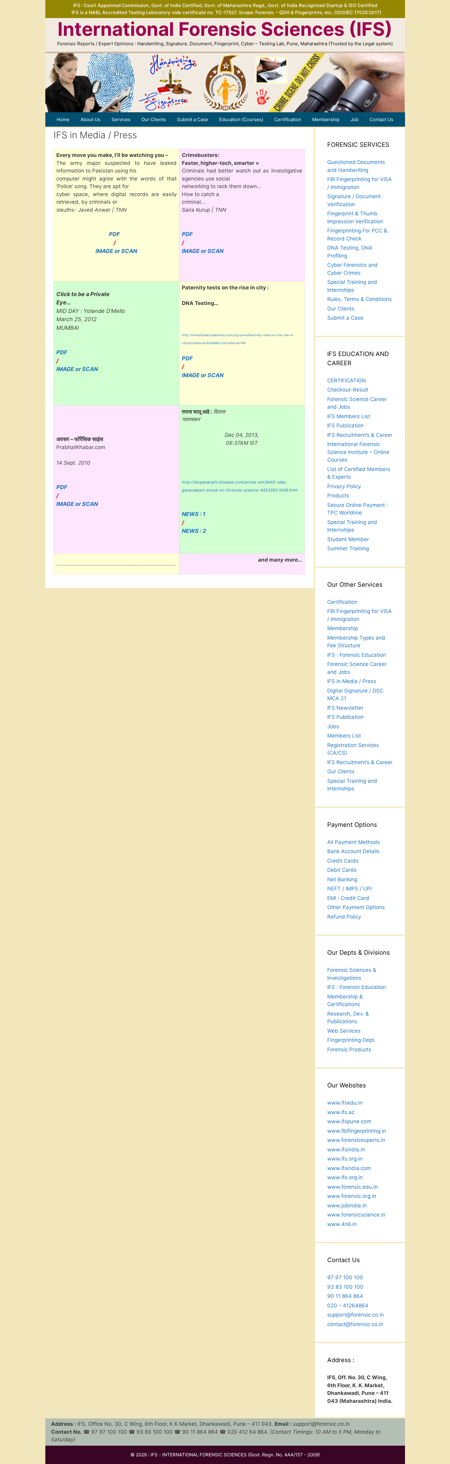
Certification (287, 119)
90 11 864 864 (345, 1296)
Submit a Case (192, 119)
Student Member (348, 539)
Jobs (333, 726)
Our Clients (153, 119)
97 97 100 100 (345, 1277)
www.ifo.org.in (345, 1177)
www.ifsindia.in (346, 1149)
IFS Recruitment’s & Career (359, 435)
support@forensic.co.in (355, 1315)
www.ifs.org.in (344, 1159)
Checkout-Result (347, 390)
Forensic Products (349, 1049)
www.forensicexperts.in (356, 1140)
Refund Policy (344, 917)
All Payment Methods (353, 842)
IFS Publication (345, 425)
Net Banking (342, 879)
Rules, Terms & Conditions (359, 299)
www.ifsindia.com (349, 1168)
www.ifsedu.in (344, 1103)
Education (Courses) (241, 119)
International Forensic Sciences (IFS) (225, 29)
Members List (344, 736)
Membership (325, 119)
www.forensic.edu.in (352, 1187)
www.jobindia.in (347, 1205)
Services (120, 119)
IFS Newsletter (345, 708)
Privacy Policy (344, 486)
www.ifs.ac (340, 1112)
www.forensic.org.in (351, 1196)
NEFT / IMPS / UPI (349, 889)
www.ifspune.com (349, 1121)
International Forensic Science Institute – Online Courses (358, 452)
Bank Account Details (353, 851)
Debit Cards (342, 870)
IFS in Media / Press (351, 681)
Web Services (344, 1031)
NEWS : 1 (193, 514)
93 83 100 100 (345, 1287)
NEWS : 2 (194, 531)
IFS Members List (348, 416)
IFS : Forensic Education (356, 655)
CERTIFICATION (346, 380)
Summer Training (348, 548)
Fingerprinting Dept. (351, 1040)
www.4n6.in (342, 1224)
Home (63, 119)
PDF (114, 234)
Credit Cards (342, 861)
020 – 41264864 (347, 1305)
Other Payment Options (356, 907)
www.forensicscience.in (356, 1215)
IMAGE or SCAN (116, 251)
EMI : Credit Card (348, 898)
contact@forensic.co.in (355, 1324)
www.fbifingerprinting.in (356, 1131)
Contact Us (381, 119)
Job (354, 119)
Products (338, 495)
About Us (90, 119)
